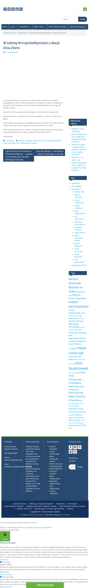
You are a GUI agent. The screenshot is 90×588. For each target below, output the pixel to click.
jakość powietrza (74, 316)
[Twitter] (9, 9)
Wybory (78, 414)
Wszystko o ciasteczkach (42, 527)
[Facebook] (5, 9)
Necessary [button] (4, 559)
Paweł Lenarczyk (9, 143)
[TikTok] (21, 9)
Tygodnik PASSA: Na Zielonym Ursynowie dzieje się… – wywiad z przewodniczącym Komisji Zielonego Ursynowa (18, 155)
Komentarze (76, 189)
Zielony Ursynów (75, 425)
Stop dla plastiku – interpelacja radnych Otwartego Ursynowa (49, 152)
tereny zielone (74, 406)
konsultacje (74, 327)
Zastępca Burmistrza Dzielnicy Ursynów (41, 506)
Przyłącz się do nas (24, 508)
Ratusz (77, 403)
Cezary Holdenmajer (75, 311)
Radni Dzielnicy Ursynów (14, 506)
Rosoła (82, 403)
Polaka (82, 372)
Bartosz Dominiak (25, 140)
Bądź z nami (38, 26)
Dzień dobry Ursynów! (58, 26)
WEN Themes (65, 515)
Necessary (6, 562)
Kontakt (70, 508)
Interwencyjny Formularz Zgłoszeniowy (49, 508)
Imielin (83, 313)
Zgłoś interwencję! (77, 26)
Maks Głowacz (80, 233)
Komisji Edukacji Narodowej (76, 322)
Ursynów (33, 143)
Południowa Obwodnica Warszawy (75, 383)
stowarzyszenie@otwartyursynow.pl (18, 466)
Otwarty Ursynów (9, 33)
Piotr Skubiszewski (23, 143)
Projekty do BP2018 (79, 265)
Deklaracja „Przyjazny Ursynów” (41, 504)
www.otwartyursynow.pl (13, 460)
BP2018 (76, 295)
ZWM (70, 428)
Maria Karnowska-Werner (78, 238)
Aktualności (24, 26)
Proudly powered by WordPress (32, 515)
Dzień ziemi (37, 140)
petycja (72, 359)
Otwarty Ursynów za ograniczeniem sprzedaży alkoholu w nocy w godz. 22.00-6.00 (78, 149)
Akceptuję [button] (33, 522)
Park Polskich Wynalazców (51, 140)
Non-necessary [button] (5, 574)
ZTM (84, 425)
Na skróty (78, 9)
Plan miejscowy (73, 373)
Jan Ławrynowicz (56, 466)
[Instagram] (13, 9)
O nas (12, 26)
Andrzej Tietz (79, 192)
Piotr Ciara (78, 359)
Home (4, 26)
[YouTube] (17, 9)
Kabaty (82, 318)
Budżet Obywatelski (77, 298)
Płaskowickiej (76, 392)
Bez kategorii (76, 186)
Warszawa (72, 415)
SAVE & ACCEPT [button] (6, 587)
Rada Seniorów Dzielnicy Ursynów (72, 506)
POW (71, 375)
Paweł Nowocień (75, 356)
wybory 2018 (73, 418)
